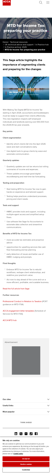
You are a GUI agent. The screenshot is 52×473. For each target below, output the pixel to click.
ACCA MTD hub (10, 320)
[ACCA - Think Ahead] (7, 5)
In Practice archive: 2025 (16, 47)
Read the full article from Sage (16, 288)
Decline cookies (26, 464)
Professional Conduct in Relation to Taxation (22, 301)
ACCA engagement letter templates (18, 311)
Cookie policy (18, 454)
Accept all (26, 459)
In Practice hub (42, 44)
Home (5, 42)
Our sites (7, 399)
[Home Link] (26, 422)
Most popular (9, 411)
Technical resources (19, 42)
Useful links (8, 405)
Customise (26, 470)
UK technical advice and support (19, 44)
